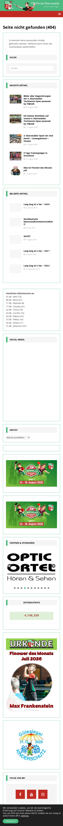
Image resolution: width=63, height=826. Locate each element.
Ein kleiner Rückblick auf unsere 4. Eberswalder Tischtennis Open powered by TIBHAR (37, 119)
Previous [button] (9, 566)
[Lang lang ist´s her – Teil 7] (15, 254)
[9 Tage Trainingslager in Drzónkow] (15, 156)
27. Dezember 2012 (33, 269)
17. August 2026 (32, 127)
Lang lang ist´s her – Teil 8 (37, 204)
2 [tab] (18, 588)
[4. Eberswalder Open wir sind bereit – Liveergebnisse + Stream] (15, 138)
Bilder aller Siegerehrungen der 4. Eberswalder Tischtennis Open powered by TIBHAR (37, 100)
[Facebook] (20, 794)
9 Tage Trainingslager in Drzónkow (35, 154)
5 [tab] (28, 588)
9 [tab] (41, 588)
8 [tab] (38, 588)
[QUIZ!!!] (15, 239)
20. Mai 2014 (30, 228)
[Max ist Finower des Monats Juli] (15, 170)
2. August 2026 (31, 174)
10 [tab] (45, 588)
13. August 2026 (32, 144)
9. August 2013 (31, 239)
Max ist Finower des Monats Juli (38, 169)
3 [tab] (21, 588)
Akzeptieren (11, 821)
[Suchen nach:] (31, 68)
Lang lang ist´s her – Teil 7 (37, 251)
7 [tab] (35, 588)
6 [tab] (31, 588)
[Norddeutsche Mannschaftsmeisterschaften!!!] (15, 222)
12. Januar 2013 (31, 208)
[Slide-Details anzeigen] (31, 567)
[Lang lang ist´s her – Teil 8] (15, 207)
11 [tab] (48, 588)
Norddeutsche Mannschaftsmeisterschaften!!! (38, 222)
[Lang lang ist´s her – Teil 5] (15, 268)
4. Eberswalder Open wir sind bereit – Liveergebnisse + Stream (38, 138)
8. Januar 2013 (31, 254)
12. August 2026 (32, 159)
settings (25, 815)
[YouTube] (31, 794)
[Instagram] (42, 794)
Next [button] (53, 566)
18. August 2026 (32, 107)
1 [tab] (15, 588)
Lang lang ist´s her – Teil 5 (37, 265)
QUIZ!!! (27, 236)
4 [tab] (25, 588)
